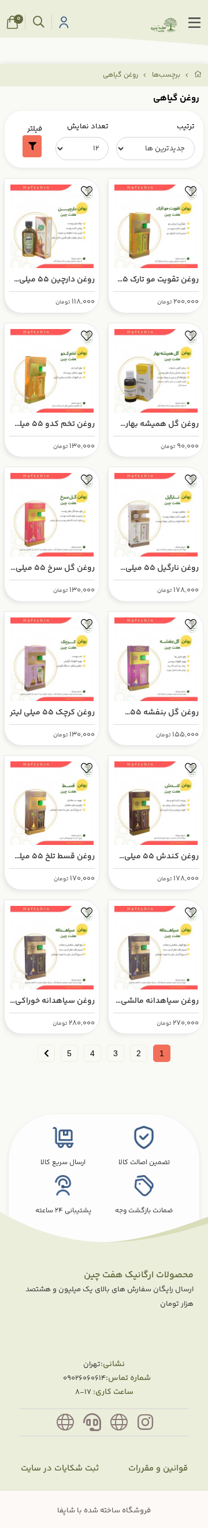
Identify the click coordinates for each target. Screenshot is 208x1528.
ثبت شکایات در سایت (60, 1468)
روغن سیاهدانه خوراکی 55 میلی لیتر (55, 1001)
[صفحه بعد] (46, 1053)
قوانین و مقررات (158, 1468)
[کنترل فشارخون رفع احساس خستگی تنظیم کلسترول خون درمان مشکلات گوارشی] (52, 944)
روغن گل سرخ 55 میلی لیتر (55, 568)
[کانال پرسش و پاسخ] (65, 1425)
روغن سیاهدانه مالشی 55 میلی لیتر (160, 1001)
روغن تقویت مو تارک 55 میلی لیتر (158, 280)
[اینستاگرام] (146, 1425)
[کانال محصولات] (119, 1425)
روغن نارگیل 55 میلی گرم (162, 568)
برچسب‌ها (166, 75)
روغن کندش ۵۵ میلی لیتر (161, 857)
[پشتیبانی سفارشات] (92, 1425)
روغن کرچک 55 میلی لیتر (52, 712)
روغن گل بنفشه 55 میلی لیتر (164, 713)
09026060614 (84, 1378)
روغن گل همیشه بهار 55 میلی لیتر (162, 424)
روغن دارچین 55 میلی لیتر (57, 280)
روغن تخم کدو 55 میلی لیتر (54, 424)
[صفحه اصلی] (198, 75)
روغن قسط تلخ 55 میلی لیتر (54, 857)
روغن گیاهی (120, 75)
